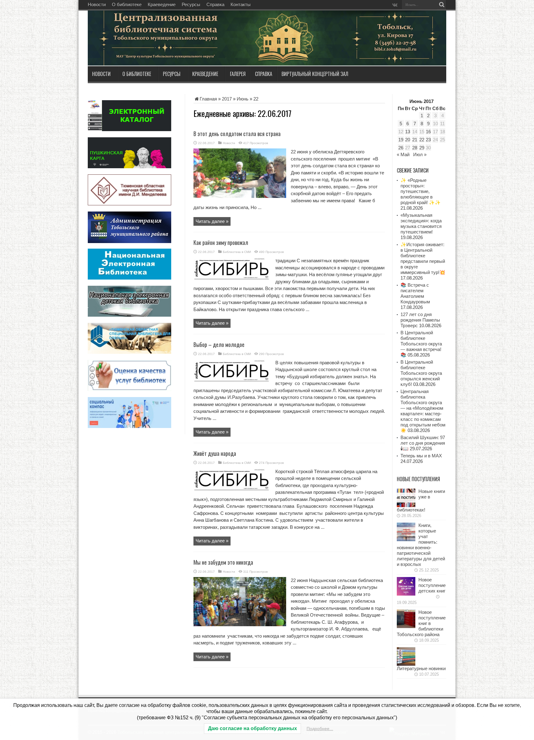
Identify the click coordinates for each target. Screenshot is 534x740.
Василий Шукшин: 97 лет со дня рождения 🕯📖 (422, 443)
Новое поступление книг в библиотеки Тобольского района (421, 623)
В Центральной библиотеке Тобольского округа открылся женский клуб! (421, 373)
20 (407, 139)
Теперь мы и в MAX (421, 455)
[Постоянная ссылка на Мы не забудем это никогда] (239, 624)
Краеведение (162, 4)
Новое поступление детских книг (432, 585)
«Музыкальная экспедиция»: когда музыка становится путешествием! (421, 223)
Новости (97, 4)
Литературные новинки (421, 668)
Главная (208, 98)
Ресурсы (191, 4)
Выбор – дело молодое (218, 344)
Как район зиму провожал (220, 242)
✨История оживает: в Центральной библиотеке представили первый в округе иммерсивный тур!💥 (422, 258)
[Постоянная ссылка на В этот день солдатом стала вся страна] (239, 196)
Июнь (242, 98)
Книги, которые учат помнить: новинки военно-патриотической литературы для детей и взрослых (421, 545)
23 (428, 139)
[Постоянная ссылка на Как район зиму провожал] (232, 278)
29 (421, 147)
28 (414, 147)
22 (421, 139)
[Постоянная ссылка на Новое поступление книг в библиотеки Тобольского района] (406, 626)
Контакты (241, 4)
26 (400, 147)
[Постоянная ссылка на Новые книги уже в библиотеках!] (406, 505)
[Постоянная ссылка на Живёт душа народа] (232, 489)
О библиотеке (127, 4)
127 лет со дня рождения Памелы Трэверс (420, 320)
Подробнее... (320, 728)
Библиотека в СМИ (237, 252)
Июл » (419, 154)
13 (407, 131)
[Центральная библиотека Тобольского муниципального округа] (162, 50)
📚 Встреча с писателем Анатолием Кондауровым (415, 293)
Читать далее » (212, 221)
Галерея (238, 74)
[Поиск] (441, 4)
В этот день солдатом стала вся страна (237, 134)
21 (414, 139)
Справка (215, 4)
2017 (227, 98)
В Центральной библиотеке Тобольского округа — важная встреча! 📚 (421, 343)
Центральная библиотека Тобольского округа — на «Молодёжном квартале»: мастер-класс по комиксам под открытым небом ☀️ (422, 411)
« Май (403, 154)
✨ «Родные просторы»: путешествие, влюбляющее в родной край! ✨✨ (420, 191)
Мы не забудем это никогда (223, 562)
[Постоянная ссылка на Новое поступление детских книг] (406, 594)
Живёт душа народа (214, 453)
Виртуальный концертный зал (315, 74)
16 (428, 131)
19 (400, 139)
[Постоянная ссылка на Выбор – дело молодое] (232, 380)
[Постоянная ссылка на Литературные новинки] (406, 664)
